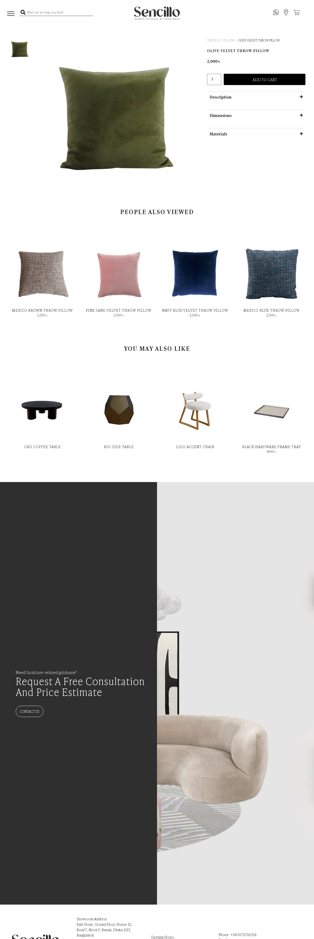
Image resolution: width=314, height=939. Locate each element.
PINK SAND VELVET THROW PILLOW (119, 310)
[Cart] (297, 12)
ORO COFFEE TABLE (42, 446)
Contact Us (29, 711)
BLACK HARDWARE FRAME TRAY (271, 446)
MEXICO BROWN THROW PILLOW (42, 310)
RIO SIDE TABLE (119, 446)
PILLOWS (229, 40)
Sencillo (214, 40)
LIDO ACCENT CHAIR (195, 446)
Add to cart (264, 79)
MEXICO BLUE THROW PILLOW (271, 310)
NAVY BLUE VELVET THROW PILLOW (195, 310)
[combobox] (56, 12)
